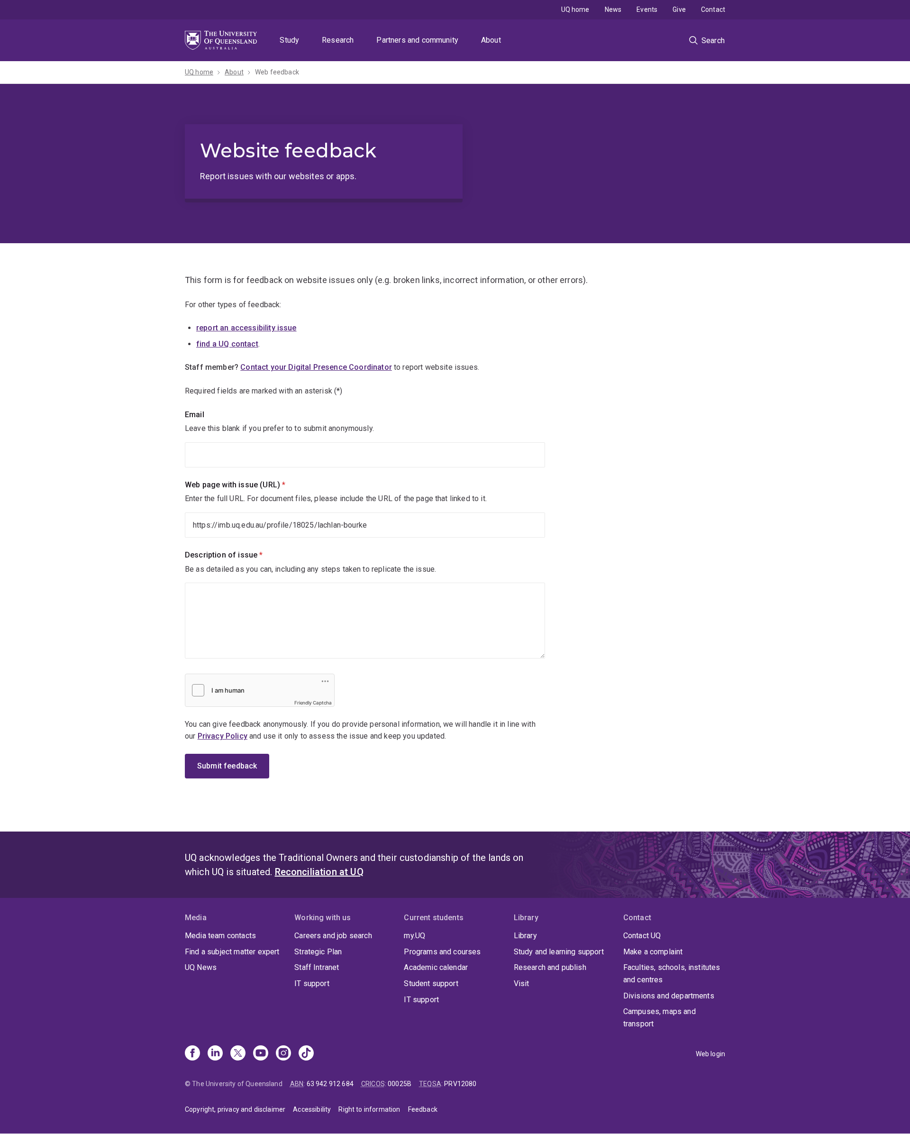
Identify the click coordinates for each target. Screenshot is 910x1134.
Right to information (369, 1109)
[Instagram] (283, 1054)
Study (289, 40)
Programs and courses (442, 951)
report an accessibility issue (246, 327)
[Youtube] (260, 1054)
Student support (431, 983)
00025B (399, 1084)
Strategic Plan (318, 951)
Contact (713, 9)
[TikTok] (306, 1054)
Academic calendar (436, 967)
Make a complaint (653, 951)
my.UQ (414, 935)
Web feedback (277, 72)
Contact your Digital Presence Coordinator (316, 367)
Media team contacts (220, 935)
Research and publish (550, 967)
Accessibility (312, 1109)
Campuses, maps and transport (659, 1017)
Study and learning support (559, 951)
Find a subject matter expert (232, 951)
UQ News (201, 967)
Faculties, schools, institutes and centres (671, 973)
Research (338, 40)
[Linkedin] (215, 1054)
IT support (311, 983)
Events (647, 9)
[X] (238, 1054)
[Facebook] (192, 1054)
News (613, 9)
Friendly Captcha (313, 702)
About (491, 40)
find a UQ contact (227, 343)
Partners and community (417, 40)
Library (525, 935)
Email (194, 414)
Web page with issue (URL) (251, 484)
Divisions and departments (668, 995)
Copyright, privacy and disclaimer (235, 1109)
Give (679, 9)
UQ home (575, 9)
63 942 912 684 (330, 1084)
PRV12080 (460, 1084)
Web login (710, 1054)
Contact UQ (642, 935)
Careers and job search (333, 935)
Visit (521, 983)
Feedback (422, 1109)
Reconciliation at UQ (319, 872)
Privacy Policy (222, 736)
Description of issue (240, 554)
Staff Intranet (316, 967)
